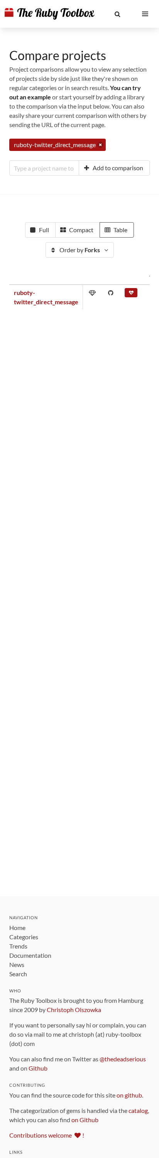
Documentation (30, 955)
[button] (117, 14)
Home (17, 927)
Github (38, 1068)
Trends (18, 946)
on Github (84, 1119)
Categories (23, 936)
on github (129, 1095)
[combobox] (44, 168)
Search (18, 973)
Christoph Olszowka (74, 1009)
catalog (138, 1110)
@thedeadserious (123, 1058)
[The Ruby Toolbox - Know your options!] (49, 14)
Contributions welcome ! (46, 1135)
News (16, 964)
